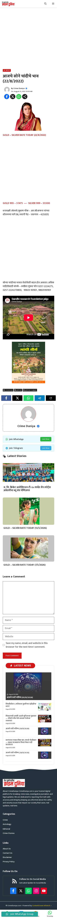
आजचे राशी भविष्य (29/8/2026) (17, 728)
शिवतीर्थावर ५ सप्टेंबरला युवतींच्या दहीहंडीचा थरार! (21, 705)
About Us (7, 848)
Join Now (45, 439)
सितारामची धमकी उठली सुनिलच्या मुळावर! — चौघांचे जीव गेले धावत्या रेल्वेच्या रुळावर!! (21, 718)
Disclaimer (7, 857)
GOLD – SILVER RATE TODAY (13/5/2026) (25, 528)
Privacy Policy (9, 861)
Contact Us (7, 853)
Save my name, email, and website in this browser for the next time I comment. (27, 645)
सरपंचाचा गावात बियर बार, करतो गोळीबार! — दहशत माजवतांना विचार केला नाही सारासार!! (21, 742)
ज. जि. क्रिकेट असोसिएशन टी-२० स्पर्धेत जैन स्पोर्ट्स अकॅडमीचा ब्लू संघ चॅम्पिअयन (27, 489)
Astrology (7, 824)
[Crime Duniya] (8, 4)
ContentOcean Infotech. (41, 905)
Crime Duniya (18, 88)
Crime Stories (9, 833)
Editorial (6, 828)
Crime (5, 819)
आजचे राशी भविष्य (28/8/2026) (17, 752)
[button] (45, 4)
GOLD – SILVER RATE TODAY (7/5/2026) (24, 565)
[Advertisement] (28, 38)
